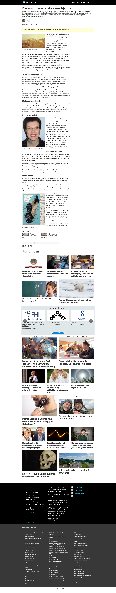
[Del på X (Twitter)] (26, 246)
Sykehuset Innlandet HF (79, 556)
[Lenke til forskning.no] (45, 1)
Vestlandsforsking (78, 577)
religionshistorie (47, 243)
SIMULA (75, 539)
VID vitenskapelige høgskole (80, 580)
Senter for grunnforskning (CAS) (81, 543)
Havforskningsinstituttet (30, 554)
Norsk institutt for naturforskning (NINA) (58, 578)
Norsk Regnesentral (53, 572)
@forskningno (78, 487)
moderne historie (28, 243)
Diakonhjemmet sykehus (30, 536)
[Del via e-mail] (30, 246)
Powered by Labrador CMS (58, 588)
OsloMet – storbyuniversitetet (55, 581)
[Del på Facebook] (23, 246)
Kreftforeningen (28, 569)
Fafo (26, 541)
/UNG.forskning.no (79, 493)
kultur (56, 243)
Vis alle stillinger (58, 333)
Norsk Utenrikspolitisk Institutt (56, 576)
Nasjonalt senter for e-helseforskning (57, 548)
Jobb (88, 2)
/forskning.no (78, 490)
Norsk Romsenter (53, 574)
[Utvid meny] (93, 2)
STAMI (75, 548)
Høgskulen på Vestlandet (30, 562)
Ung (78, 2)
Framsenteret (28, 548)
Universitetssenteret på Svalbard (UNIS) (82, 575)
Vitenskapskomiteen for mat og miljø (82, 582)
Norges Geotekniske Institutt (55, 561)
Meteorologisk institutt (30, 574)
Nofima (50, 555)
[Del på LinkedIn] (28, 246)
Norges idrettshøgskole (54, 568)
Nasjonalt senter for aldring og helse (57, 546)
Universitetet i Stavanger (79, 571)
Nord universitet (52, 557)
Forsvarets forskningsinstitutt (31, 546)
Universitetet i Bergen (78, 565)
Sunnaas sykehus (77, 554)
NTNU (50, 539)
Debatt (73, 2)
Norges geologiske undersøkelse (56, 566)
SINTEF (75, 541)
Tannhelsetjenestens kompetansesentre (82, 558)
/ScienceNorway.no (79, 496)
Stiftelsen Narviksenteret (79, 552)
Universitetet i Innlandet (79, 567)
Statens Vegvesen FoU (78, 550)
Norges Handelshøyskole (54, 563)
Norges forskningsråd (54, 564)
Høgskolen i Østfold (29, 558)
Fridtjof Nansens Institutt (30, 550)
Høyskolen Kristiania (29, 563)
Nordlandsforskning (53, 559)
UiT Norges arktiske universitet (80, 562)
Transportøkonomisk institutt (80, 560)
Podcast (83, 2)
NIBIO (26, 578)
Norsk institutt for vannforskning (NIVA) (58, 580)
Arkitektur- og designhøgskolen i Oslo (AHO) (35, 532)
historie (37, 243)
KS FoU (26, 567)
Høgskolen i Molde (29, 556)
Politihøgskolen (77, 530)
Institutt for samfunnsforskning (32, 565)
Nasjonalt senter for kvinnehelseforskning (58, 550)
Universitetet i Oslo (78, 569)
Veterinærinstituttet (78, 579)
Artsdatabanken (28, 534)
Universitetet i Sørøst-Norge (80, 573)
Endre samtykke (30, 522)
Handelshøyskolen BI (29, 552)
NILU (26, 583)
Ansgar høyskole (28, 530)
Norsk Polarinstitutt (53, 570)
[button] (25, 321)
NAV (26, 576)
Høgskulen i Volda (29, 560)
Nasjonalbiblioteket (53, 541)
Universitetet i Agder (78, 563)
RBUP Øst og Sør (77, 534)
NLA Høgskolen (52, 530)
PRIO (75, 532)
